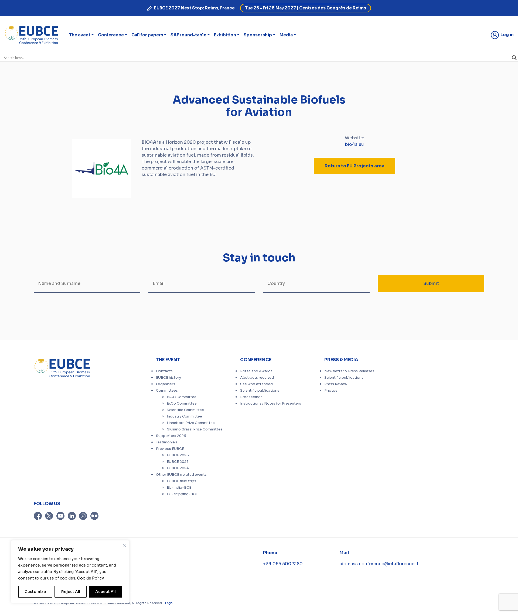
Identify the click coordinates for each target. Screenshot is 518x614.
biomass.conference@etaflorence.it (379, 564)
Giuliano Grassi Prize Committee (195, 429)
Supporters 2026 (171, 436)
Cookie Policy (90, 578)
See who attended (256, 384)
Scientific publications (259, 390)
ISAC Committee (181, 397)
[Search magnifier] (514, 57)
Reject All (70, 591)
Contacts (164, 371)
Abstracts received (257, 377)
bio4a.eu (354, 144)
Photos (330, 390)
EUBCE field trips (181, 481)
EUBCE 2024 (178, 468)
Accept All (105, 591)
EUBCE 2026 (178, 455)
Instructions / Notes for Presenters (270, 403)
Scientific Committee (185, 410)
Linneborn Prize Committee (191, 423)
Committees (167, 390)
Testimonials (167, 442)
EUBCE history (168, 377)
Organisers (165, 384)
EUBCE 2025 (178, 462)
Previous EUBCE (170, 449)
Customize (35, 591)
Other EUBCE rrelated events (181, 474)
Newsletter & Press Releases (349, 371)
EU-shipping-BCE (182, 494)
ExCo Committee (182, 403)
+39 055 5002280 (283, 564)
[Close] (124, 545)
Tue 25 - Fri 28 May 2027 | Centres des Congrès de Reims (305, 8)
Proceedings (251, 397)
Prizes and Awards (256, 371)
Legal (169, 603)
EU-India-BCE (179, 487)
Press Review (335, 384)
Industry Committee (184, 416)
